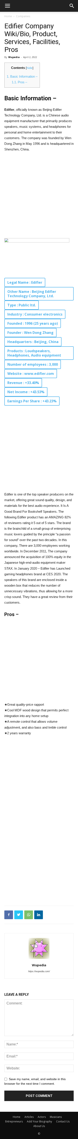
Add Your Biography (39, 1121)
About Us (39, 1126)
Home (8, 16)
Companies (23, 16)
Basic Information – (22, 76)
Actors (42, 1117)
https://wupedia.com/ (39, 971)
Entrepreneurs (14, 1121)
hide (29, 68)
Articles (29, 1117)
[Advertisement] (39, 197)
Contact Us (63, 1121)
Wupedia (14, 57)
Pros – (19, 82)
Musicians (56, 1117)
